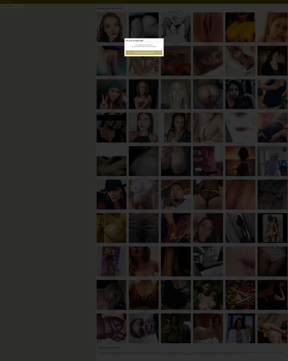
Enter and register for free (144, 53)
